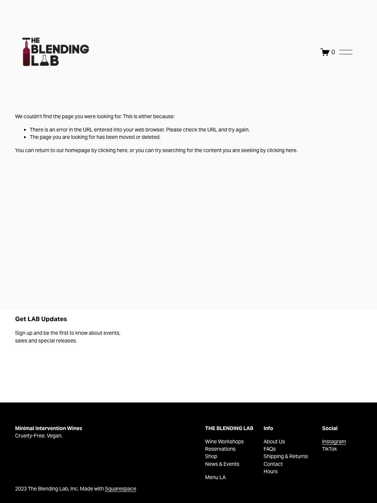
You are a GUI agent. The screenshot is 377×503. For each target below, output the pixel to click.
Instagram (334, 441)
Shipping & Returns (286, 456)
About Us (274, 441)
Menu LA (215, 477)
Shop (211, 456)
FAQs (270, 449)
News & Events (222, 464)
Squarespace (120, 488)
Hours (271, 471)
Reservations (220, 449)
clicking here (112, 150)
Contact (273, 464)
